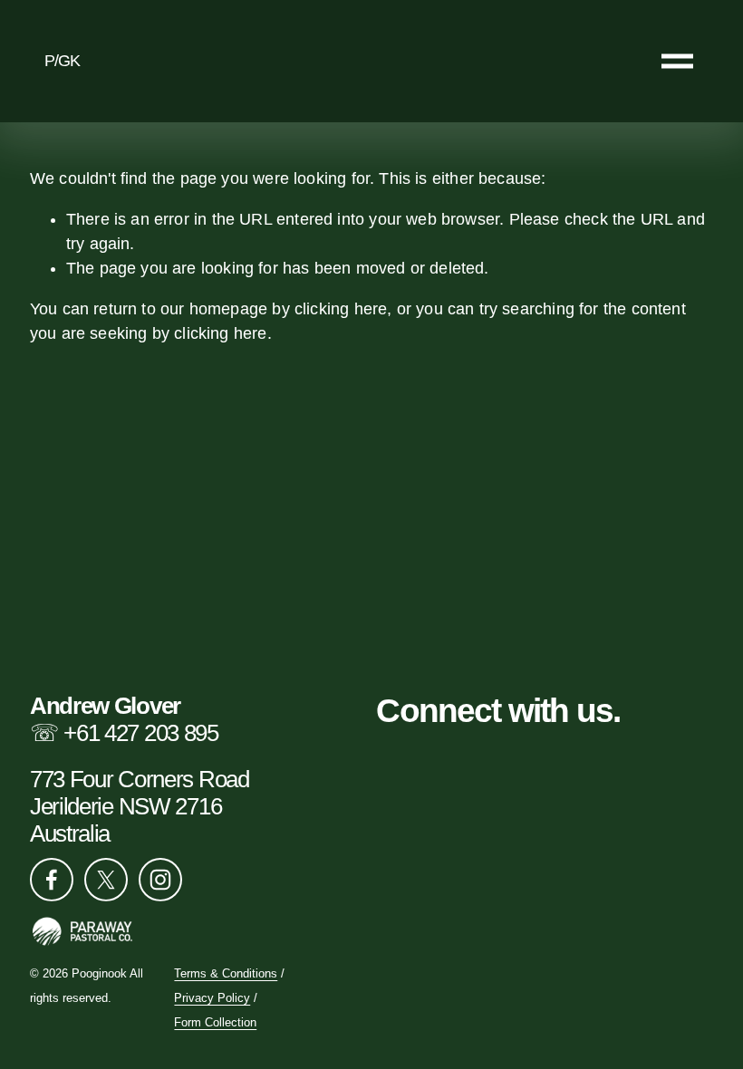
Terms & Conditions (225, 974)
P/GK (62, 61)
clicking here (340, 309)
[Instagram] (160, 879)
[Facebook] (51, 879)
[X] (106, 879)
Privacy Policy (212, 999)
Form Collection (215, 1023)
